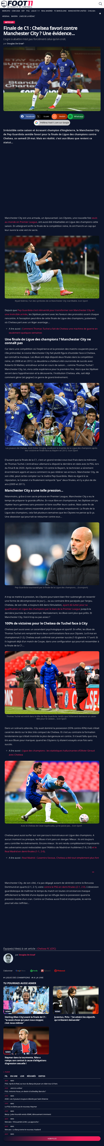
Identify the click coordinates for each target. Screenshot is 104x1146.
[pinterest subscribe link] (60, 971)
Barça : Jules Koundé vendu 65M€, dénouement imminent (28, 1114)
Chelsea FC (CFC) (46, 948)
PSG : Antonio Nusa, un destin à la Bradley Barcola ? (25, 1091)
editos (41, 1076)
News (8, 1011)
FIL (6, 1076)
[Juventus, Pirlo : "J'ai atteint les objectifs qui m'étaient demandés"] (76, 1000)
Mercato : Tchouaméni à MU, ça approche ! (22, 1122)
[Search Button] (100, 4)
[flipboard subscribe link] (45, 971)
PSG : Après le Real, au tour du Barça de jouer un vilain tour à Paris (31, 1083)
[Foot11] (17, 4)
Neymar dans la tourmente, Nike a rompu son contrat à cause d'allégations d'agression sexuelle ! (25, 1060)
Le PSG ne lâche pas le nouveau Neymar (21, 1106)
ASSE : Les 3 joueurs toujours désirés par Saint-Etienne (26, 1099)
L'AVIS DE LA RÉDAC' (27, 16)
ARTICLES (9, 22)
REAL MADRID (47, 11)
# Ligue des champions (16, 977)
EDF (23, 11)
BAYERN (14, 16)
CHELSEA (91, 11)
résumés (31, 1076)
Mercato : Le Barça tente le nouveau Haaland (23, 1129)
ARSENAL (6, 16)
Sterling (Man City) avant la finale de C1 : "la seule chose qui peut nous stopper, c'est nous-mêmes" (25, 1020)
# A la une (37, 977)
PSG (28, 11)
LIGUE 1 (34, 11)
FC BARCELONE (60, 11)
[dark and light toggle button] (100, 13)
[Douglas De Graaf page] (8, 958)
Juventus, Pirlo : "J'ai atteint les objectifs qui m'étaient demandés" (74, 1018)
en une (13, 1076)
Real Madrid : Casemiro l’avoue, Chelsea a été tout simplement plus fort (60, 857)
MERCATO (6, 11)
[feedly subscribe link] (34, 971)
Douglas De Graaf (15, 43)
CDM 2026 (16, 11)
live (22, 1076)
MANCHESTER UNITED (77, 11)
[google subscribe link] (20, 971)
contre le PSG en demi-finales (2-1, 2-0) (64, 886)
